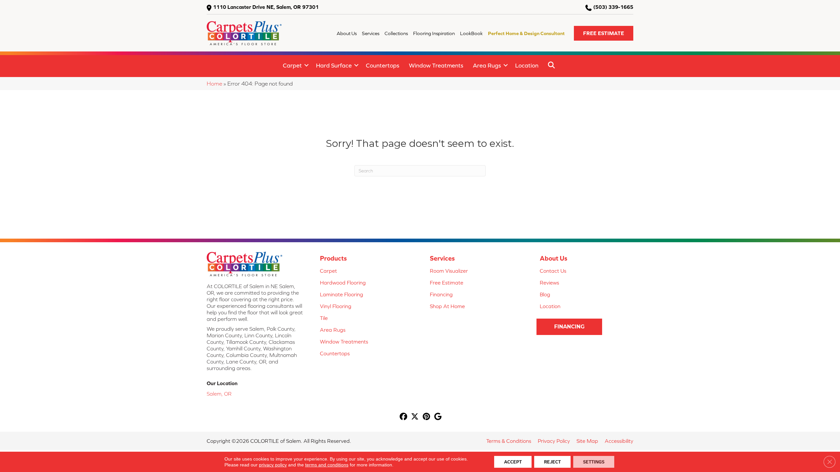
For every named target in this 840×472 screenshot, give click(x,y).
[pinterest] (426, 417)
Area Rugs (487, 65)
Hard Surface (334, 65)
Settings (593, 461)
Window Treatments (436, 65)
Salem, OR (219, 394)
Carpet (292, 65)
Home (214, 83)
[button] (603, 33)
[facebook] (403, 417)
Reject (552, 461)
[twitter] (415, 417)
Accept (513, 461)
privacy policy (273, 464)
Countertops (382, 65)
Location (526, 65)
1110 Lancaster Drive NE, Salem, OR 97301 (266, 7)
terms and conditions (326, 464)
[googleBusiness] (438, 417)
